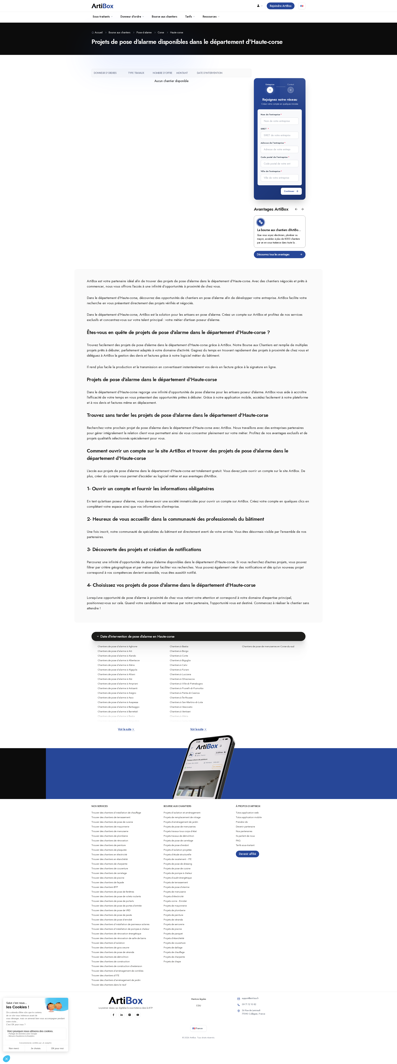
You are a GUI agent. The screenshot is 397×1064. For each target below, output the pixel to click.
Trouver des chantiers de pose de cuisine (112, 822)
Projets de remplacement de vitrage (182, 817)
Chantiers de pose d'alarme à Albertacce (119, 660)
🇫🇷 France (198, 1028)
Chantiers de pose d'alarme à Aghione (117, 646)
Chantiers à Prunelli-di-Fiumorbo (186, 688)
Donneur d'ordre (130, 17)
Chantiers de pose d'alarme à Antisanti (118, 688)
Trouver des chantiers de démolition (109, 956)
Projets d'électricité (173, 896)
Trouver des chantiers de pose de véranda (112, 952)
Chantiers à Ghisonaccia (182, 679)
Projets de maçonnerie (175, 905)
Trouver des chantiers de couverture (109, 868)
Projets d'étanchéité (174, 938)
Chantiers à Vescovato (181, 706)
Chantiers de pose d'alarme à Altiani (116, 674)
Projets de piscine (173, 928)
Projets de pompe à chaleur (178, 873)
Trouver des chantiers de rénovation (109, 840)
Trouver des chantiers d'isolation (108, 942)
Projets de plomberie (174, 910)
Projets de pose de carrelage (178, 840)
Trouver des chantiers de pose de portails (112, 901)
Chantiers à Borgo (179, 651)
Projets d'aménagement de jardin (181, 822)
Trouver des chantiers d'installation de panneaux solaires (120, 924)
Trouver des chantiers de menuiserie (109, 831)
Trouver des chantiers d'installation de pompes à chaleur (120, 928)
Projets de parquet (173, 933)
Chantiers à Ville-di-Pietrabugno (186, 683)
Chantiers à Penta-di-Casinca (185, 692)
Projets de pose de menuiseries (180, 826)
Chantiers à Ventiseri (180, 711)
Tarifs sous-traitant (245, 845)
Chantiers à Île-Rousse (181, 697)
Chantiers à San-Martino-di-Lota (186, 702)
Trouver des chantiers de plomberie (109, 835)
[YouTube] (138, 1015)
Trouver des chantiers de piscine (107, 877)
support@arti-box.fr (250, 998)
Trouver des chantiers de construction (110, 961)
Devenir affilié (247, 854)
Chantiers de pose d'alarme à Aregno (117, 692)
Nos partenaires (244, 831)
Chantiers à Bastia (179, 646)
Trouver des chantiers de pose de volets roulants (116, 896)
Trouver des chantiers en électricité (109, 854)
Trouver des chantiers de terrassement (110, 817)
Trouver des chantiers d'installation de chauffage (116, 812)
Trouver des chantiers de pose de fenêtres (112, 891)
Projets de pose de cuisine (177, 868)
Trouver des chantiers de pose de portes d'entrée (116, 905)
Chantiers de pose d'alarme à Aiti (115, 651)
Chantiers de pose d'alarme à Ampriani (118, 683)
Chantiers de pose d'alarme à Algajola (117, 669)
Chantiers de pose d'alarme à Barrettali (118, 711)
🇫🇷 (302, 5)
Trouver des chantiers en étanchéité (109, 859)
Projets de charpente (174, 956)
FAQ (238, 840)
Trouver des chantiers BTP (104, 887)
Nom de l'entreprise (270, 114)
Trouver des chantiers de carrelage (109, 873)
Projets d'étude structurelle (177, 854)
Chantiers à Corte (179, 655)
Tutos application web (247, 812)
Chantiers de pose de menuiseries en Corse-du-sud (268, 646)
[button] (296, 209)
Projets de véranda (173, 919)
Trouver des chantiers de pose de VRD (110, 910)
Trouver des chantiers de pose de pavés (111, 915)
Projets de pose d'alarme (176, 887)
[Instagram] (130, 1015)
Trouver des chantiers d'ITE (105, 975)
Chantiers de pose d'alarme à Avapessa (118, 702)
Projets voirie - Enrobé (175, 901)
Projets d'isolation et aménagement (182, 812)
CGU (198, 1005)
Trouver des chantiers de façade (107, 882)
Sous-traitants (101, 17)
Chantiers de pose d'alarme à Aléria (116, 665)
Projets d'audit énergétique (178, 877)
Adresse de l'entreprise (272, 142)
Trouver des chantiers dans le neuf (108, 984)
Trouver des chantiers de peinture (108, 845)
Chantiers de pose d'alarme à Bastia (116, 716)
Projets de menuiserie (175, 891)
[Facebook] (113, 1015)
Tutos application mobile (249, 817)
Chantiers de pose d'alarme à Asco (116, 697)
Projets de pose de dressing (178, 863)
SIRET (264, 128)
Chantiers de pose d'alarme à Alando (117, 655)
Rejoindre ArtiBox (280, 6)
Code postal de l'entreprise (274, 157)
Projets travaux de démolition (179, 835)
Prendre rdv (242, 822)
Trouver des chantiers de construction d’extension (116, 966)
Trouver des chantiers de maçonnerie (110, 826)
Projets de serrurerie (174, 924)
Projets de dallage (173, 947)
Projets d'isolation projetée (178, 849)
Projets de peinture (173, 915)
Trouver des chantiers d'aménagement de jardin (116, 980)
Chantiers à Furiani (179, 669)
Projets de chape (172, 961)
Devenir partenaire (245, 826)
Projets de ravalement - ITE (178, 859)
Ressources (210, 17)
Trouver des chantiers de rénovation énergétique (116, 933)
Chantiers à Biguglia (180, 660)
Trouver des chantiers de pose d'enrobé (111, 919)
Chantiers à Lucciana (180, 674)
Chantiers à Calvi (178, 665)
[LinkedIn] (121, 1015)
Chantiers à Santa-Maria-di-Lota (186, 720)
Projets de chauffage (174, 952)
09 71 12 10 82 (249, 1004)
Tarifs (188, 17)
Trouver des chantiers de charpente (109, 863)
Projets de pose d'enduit (176, 845)
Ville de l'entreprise (270, 171)
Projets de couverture (174, 942)
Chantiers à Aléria (179, 716)
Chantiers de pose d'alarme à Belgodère (118, 720)
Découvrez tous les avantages (273, 254)
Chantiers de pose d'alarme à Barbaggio (118, 706)
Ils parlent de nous (245, 835)
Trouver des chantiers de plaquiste (109, 849)
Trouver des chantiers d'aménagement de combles (117, 970)
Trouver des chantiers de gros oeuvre (110, 947)
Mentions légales (198, 999)
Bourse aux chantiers (164, 17)
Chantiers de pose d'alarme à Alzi (115, 679)
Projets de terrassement (176, 882)
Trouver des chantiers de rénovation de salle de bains (118, 938)
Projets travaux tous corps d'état (180, 831)
